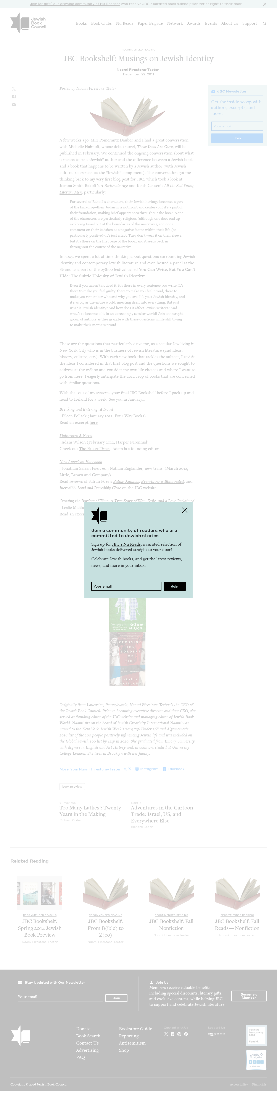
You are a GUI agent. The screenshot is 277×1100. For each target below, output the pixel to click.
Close (185, 510)
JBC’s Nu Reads (126, 544)
